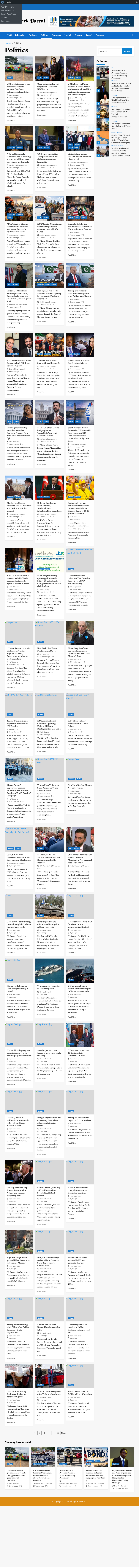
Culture (78, 35)
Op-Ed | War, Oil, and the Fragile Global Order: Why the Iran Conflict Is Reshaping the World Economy (120, 140)
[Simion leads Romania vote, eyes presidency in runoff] (19, 971)
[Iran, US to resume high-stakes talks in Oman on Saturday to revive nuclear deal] (49, 1242)
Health (67, 35)
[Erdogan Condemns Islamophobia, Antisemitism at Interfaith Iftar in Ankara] (49, 488)
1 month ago (39, 1486)
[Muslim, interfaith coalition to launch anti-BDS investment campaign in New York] (96, 1457)
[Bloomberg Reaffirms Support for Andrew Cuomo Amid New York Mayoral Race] (80, 633)
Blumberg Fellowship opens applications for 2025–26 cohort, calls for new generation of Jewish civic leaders (49, 581)
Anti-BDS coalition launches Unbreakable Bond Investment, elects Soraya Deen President (42, 1475)
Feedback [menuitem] (5, 21)
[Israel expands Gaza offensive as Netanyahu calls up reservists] (49, 906)
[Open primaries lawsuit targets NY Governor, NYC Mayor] (49, 68)
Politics (44, 35)
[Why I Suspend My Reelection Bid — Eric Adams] (80, 705)
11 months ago (14, 732)
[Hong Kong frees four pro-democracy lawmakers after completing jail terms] (49, 1102)
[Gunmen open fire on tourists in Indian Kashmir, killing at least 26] (80, 1309)
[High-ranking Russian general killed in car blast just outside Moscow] (19, 1242)
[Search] (132, 35)
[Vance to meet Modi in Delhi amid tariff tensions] (80, 1376)
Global (71, 77)
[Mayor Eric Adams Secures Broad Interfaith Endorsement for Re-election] (49, 839)
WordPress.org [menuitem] (7, 7)
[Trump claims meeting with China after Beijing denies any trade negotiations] (19, 1309)
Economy (56, 35)
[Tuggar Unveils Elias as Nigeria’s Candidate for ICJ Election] (19, 705)
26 (58, 1433)
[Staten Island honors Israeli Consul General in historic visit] (80, 138)
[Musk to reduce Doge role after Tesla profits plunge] (49, 1376)
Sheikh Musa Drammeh (78, 98)
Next (63, 1433)
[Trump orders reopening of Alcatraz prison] (49, 971)
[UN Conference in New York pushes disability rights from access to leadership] (49, 138)
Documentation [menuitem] (7, 10)
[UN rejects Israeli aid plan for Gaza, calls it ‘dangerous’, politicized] (80, 906)
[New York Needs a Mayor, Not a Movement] (80, 770)
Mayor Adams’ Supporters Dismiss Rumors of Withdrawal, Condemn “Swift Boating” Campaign (19, 790)
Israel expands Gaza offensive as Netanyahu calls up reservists (48, 924)
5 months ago (14, 307)
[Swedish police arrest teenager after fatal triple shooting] (49, 1035)
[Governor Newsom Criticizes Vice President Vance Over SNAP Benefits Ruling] (80, 560)
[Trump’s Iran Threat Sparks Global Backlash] (49, 345)
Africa (71, 496)
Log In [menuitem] (8, 2)
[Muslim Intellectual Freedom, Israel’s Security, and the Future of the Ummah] (19, 488)
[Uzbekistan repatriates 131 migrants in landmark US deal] (80, 1035)
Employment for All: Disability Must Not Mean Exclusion (120, 100)
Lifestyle (20, 214)
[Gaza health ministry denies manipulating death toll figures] (19, 1376)
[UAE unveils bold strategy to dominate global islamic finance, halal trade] (19, 906)
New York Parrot (14, 930)
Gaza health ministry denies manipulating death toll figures (16, 1394)
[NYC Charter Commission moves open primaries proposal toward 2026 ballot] (49, 208)
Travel (89, 35)
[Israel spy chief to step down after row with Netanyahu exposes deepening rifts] (19, 1172)
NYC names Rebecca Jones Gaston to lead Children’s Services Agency (19, 363)
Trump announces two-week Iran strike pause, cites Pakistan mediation (79, 293)
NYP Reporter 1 (75, 587)
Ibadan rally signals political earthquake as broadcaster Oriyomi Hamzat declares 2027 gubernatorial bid (78, 508)
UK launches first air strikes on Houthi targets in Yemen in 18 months (79, 989)
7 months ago (75, 519)
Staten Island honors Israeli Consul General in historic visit (79, 156)
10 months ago (75, 589)
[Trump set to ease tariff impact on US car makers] (80, 1102)
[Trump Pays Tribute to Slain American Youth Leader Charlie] (49, 770)
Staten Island (73, 147)
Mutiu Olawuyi (14, 95)
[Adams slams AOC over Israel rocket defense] (80, 345)
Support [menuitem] (4, 17)
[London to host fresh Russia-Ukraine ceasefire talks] (49, 1309)
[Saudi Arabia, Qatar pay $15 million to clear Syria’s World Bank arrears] (49, 1172)
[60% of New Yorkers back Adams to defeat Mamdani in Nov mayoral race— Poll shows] (80, 839)
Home (8, 43)
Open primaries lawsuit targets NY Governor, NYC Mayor (48, 86)
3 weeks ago (13, 98)
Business (33, 35)
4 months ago (75, 235)
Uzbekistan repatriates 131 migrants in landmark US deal (78, 1053)
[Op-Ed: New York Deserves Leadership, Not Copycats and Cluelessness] (19, 839)
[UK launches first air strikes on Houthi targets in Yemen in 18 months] (80, 971)
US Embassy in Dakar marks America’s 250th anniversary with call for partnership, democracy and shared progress (79, 89)
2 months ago (44, 95)
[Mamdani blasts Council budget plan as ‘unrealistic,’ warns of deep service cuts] (49, 412)
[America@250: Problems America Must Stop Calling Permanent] (103, 72)
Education (20, 35)
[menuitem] (2, 2)
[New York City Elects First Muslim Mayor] (49, 633)
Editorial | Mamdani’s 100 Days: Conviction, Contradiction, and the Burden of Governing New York (19, 296)
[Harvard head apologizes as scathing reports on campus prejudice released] (19, 1035)
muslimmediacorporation (48, 93)
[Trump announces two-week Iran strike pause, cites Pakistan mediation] (80, 275)
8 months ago (14, 589)
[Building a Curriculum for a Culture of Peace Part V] (103, 124)
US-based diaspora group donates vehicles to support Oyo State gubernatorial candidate (16, 1475)
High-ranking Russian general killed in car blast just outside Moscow (18, 1260)
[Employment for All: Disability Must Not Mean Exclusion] (103, 98)
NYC (9, 35)
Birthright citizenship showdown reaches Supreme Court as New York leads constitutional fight (18, 433)
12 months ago (75, 794)
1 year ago (12, 866)
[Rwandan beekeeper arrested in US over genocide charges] (80, 1242)
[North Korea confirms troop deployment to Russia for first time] (80, 1172)
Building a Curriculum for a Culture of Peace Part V (120, 126)
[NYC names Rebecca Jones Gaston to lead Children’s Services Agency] (19, 345)
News (40, 147)
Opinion (100, 35)
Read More (11, 121)
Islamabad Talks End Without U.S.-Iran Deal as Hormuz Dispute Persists (80, 226)
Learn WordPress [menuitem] (8, 14)
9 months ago (44, 592)
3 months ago (75, 165)
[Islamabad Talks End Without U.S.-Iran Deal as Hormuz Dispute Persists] (80, 208)
